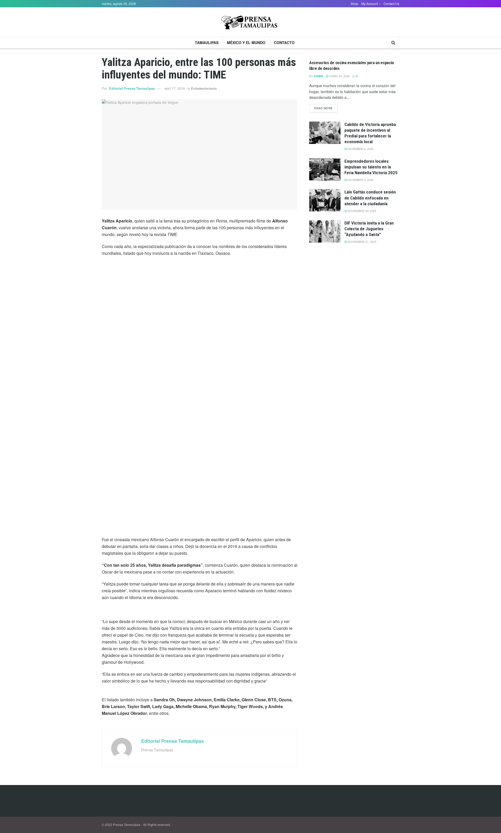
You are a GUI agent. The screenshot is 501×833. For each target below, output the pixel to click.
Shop (354, 3)
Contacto (284, 42)
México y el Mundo (246, 42)
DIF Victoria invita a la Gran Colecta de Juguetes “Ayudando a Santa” (369, 228)
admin (318, 76)
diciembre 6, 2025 (360, 149)
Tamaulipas (206, 42)
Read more (323, 108)
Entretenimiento (204, 88)
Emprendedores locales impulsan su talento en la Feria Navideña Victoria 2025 (370, 167)
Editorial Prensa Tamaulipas (132, 88)
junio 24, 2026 (339, 76)
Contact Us (391, 3)
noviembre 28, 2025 (361, 211)
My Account (369, 3)
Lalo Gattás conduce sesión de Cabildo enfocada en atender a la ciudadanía (370, 197)
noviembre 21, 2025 (361, 241)
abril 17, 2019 (174, 88)
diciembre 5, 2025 (360, 180)
